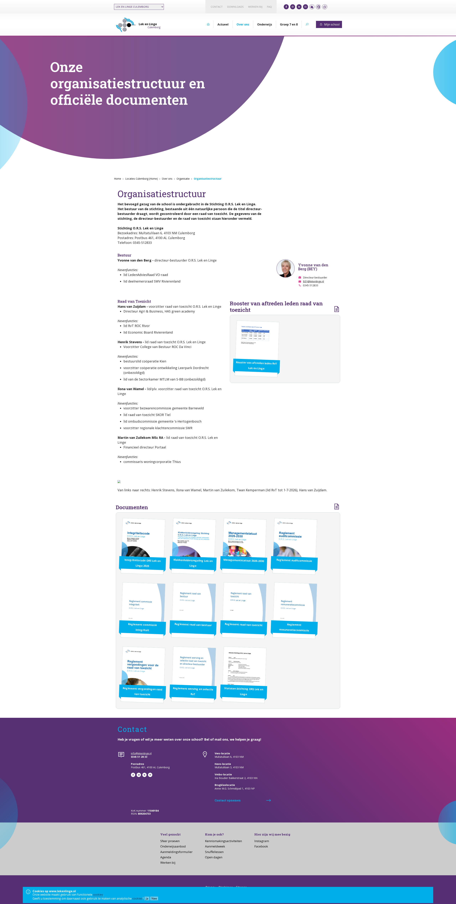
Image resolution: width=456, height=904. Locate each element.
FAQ (269, 6)
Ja (147, 898)
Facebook (261, 846)
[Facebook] (286, 6)
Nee (154, 898)
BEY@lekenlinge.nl (313, 281)
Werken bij (255, 6)
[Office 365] (318, 6)
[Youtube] (305, 6)
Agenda (165, 857)
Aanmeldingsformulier (176, 852)
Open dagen (213, 857)
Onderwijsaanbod (173, 846)
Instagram (261, 841)
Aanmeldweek (215, 846)
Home (117, 178)
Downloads (235, 6)
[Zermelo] (324, 6)
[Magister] (311, 6)
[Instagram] (292, 6)
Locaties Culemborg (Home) (141, 178)
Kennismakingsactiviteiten (223, 841)
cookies (98, 895)
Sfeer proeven (170, 841)
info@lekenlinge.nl (141, 753)
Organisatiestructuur (207, 178)
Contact (217, 6)
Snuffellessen (214, 852)
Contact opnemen (228, 800)
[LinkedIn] (299, 6)
